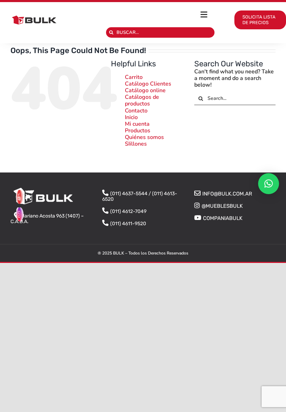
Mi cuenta (137, 124)
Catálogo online (145, 90)
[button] (268, 183)
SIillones (136, 144)
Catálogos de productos (142, 100)
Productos (137, 130)
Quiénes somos (144, 137)
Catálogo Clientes (148, 84)
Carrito (134, 77)
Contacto (136, 111)
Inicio (131, 117)
